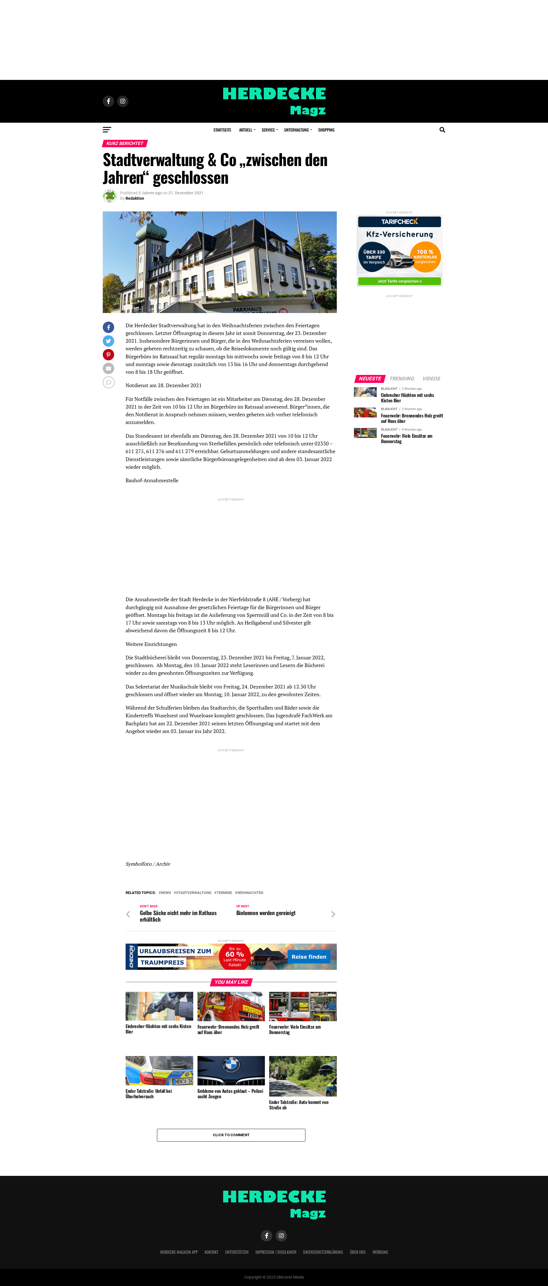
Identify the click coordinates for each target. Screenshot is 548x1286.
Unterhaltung (296, 130)
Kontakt (211, 1252)
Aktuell (245, 130)
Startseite (222, 130)
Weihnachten (250, 893)
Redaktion (135, 198)
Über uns (358, 1252)
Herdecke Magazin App (179, 1252)
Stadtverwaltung (193, 893)
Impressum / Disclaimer (275, 1252)
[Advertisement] (274, 40)
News (166, 893)
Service (268, 130)
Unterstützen (237, 1252)
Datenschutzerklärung (323, 1252)
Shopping (326, 130)
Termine (224, 893)
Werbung (380, 1252)
